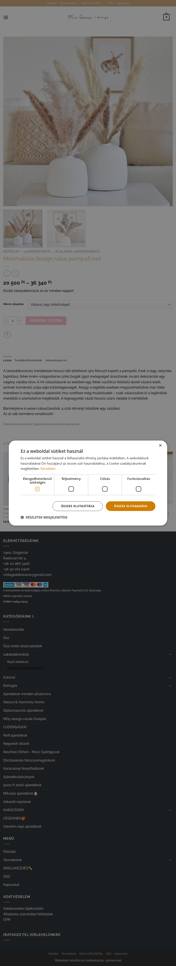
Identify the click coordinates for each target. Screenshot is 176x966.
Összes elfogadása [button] (130, 506)
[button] (44, 517)
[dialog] (88, 482)
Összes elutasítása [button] (77, 506)
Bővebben (48, 468)
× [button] (160, 445)
